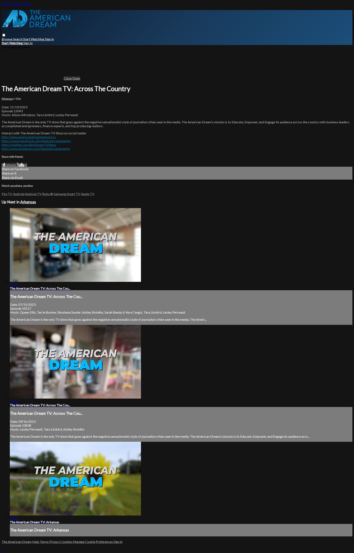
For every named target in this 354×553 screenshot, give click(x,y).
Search (18, 39)
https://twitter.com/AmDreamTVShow (29, 145)
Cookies (66, 542)
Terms (44, 542)
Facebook (9, 165)
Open (76, 78)
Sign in (49, 39)
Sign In (28, 43)
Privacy (54, 542)
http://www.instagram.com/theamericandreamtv (36, 149)
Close (68, 78)
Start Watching (34, 39)
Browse (7, 39)
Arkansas (7, 98)
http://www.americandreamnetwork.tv (29, 137)
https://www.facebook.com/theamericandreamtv (36, 141)
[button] (3, 35)
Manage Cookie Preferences (93, 542)
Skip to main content (16, 4)
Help (36, 542)
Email (23, 165)
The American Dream (17, 542)
